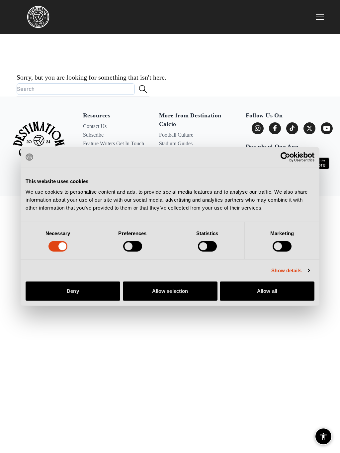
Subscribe (93, 135)
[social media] (309, 128)
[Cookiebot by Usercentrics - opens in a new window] (285, 157)
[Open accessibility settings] (323, 436)
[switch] (132, 246)
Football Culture (176, 135)
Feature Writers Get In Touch (113, 143)
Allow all (267, 290)
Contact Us (95, 126)
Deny (73, 290)
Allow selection (170, 290)
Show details (286, 270)
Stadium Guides (176, 143)
